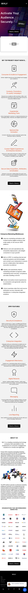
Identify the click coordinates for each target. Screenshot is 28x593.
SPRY (2, 578)
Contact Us (3, 582)
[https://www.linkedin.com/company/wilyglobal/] (3, 589)
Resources (2, 580)
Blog (1, 576)
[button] (26, 3)
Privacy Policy (3, 585)
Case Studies (3, 579)
